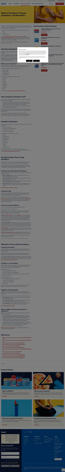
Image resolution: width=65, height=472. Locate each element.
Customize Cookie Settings (22, 57)
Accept (36, 60)
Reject (29, 60)
